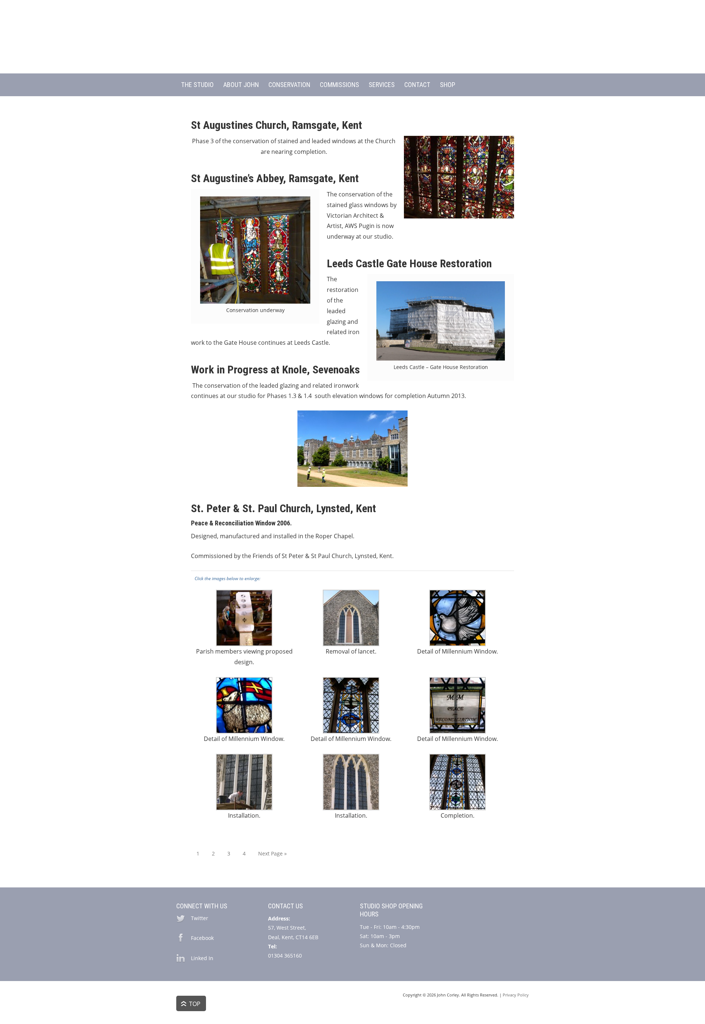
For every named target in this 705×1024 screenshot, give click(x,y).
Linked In (202, 958)
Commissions (339, 84)
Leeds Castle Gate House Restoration (409, 263)
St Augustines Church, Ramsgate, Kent (276, 125)
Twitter (199, 918)
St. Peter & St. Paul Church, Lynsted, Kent (283, 508)
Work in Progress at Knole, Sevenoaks (275, 369)
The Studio (197, 84)
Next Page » (272, 853)
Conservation (289, 84)
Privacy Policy (516, 995)
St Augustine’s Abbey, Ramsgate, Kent (275, 178)
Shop (447, 84)
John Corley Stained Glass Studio (352, 40)
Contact (417, 84)
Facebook (202, 937)
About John (241, 84)
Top (194, 1004)
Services (382, 84)
